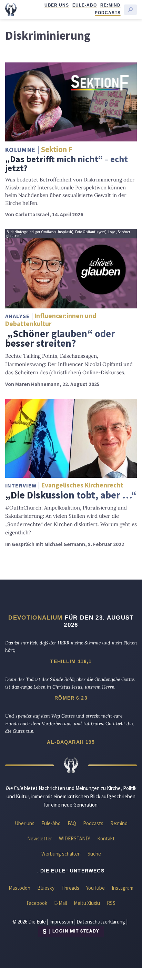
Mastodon (19, 888)
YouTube (95, 888)
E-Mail (60, 903)
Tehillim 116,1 (71, 661)
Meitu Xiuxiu (87, 903)
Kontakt (106, 838)
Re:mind (110, 5)
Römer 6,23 (71, 698)
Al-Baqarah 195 (71, 742)
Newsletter (39, 838)
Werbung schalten (61, 853)
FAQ (72, 823)
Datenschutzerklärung (101, 921)
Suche (94, 853)
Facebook (37, 903)
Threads (70, 888)
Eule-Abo (84, 5)
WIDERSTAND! (74, 838)
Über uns (56, 5)
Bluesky (45, 888)
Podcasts (108, 12)
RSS (111, 903)
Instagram (122, 888)
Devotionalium (35, 617)
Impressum (61, 921)
